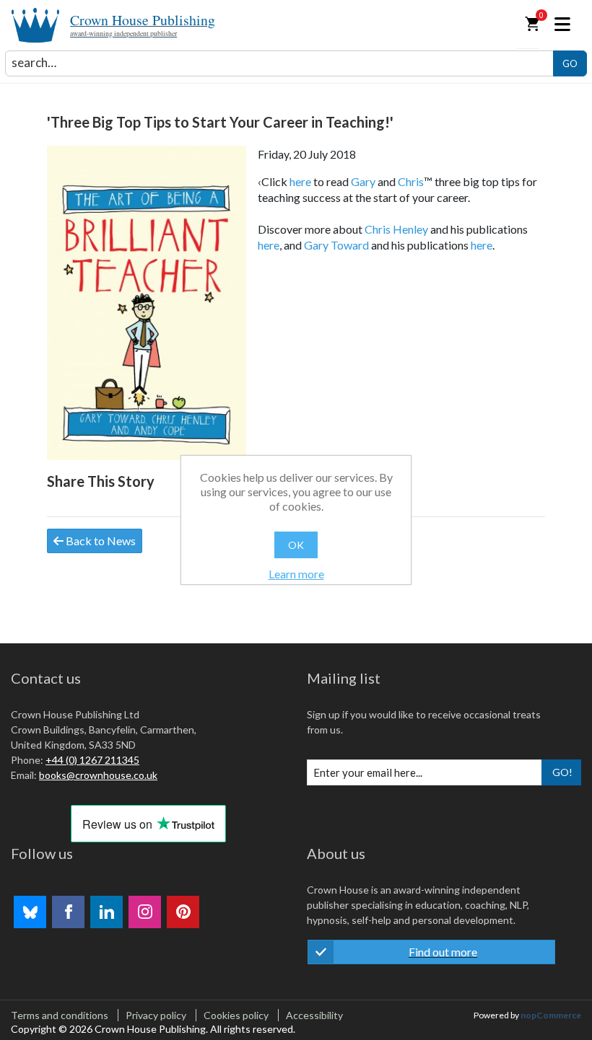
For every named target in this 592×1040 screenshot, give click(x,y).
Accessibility (314, 1015)
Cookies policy (236, 1015)
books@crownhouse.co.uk (98, 775)
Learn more (296, 574)
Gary (363, 181)
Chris (411, 181)
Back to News (100, 540)
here (300, 181)
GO (570, 63)
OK (296, 545)
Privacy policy (156, 1015)
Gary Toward (336, 245)
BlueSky (30, 912)
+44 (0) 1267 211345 (92, 760)
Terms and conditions (59, 1015)
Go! (562, 772)
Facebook (68, 912)
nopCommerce (551, 1015)
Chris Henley (396, 229)
